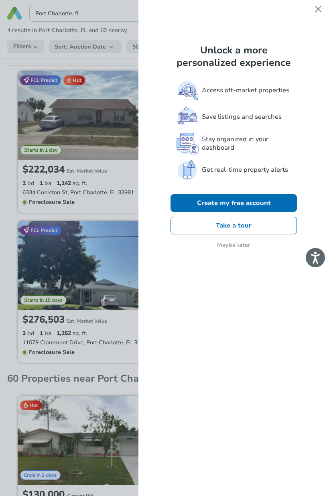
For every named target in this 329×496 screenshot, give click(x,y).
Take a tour (234, 225)
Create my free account (234, 203)
